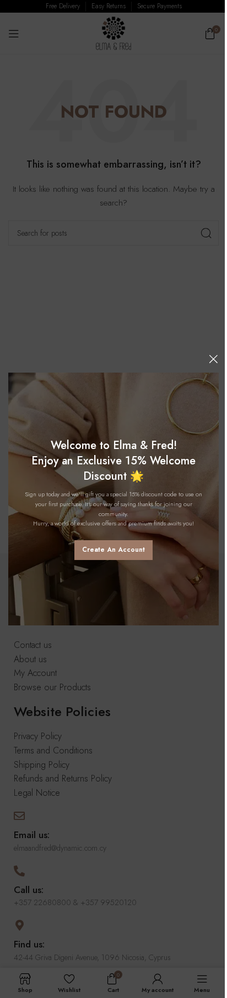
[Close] (213, 359)
